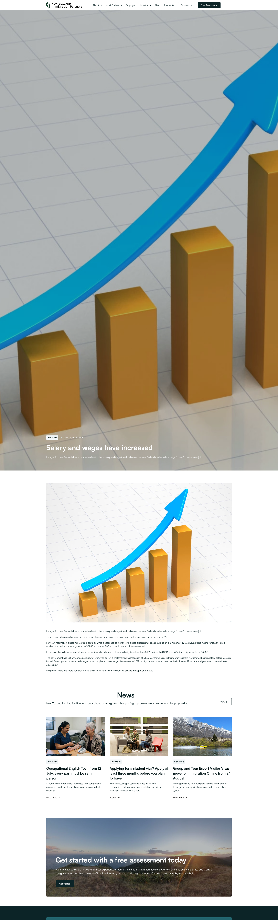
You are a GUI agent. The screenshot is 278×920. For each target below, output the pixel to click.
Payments (169, 5)
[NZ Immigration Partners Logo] (64, 5)
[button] (97, 5)
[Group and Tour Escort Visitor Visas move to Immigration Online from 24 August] (202, 736)
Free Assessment (209, 5)
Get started (64, 883)
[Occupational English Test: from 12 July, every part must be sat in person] (75, 736)
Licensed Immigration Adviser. (138, 670)
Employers (131, 5)
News (158, 5)
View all (224, 701)
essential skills (59, 652)
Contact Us (186, 5)
